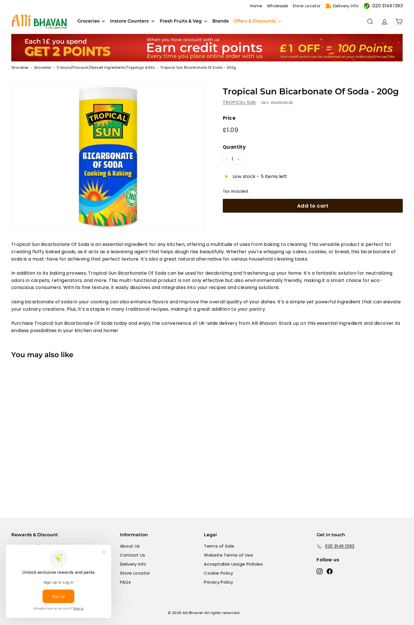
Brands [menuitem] (220, 21)
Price (229, 118)
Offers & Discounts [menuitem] (254, 21)
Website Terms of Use (228, 555)
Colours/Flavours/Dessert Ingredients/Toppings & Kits (106, 67)
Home (256, 6)
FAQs (125, 582)
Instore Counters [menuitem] (129, 21)
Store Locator (306, 6)
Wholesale (277, 6)
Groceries (20, 67)
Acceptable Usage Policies (233, 564)
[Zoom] (108, 157)
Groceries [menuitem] (88, 21)
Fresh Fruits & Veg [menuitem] (181, 21)
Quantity (234, 147)
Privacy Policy (218, 582)
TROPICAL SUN (239, 102)
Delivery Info (346, 6)
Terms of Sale (219, 546)
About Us (130, 546)
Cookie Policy (218, 573)
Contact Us (132, 555)
